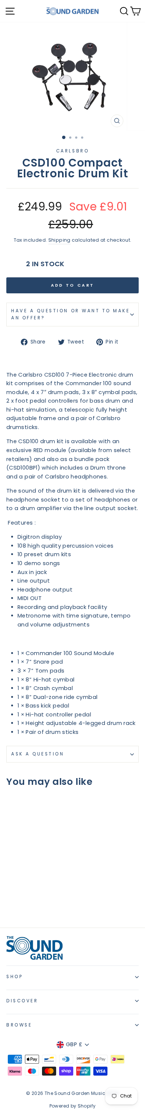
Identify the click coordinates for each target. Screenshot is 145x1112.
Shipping (59, 240)
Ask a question (37, 754)
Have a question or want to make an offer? (70, 314)
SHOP (14, 977)
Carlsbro (72, 151)
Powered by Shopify (72, 1106)
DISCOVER (22, 1001)
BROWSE (19, 1025)
